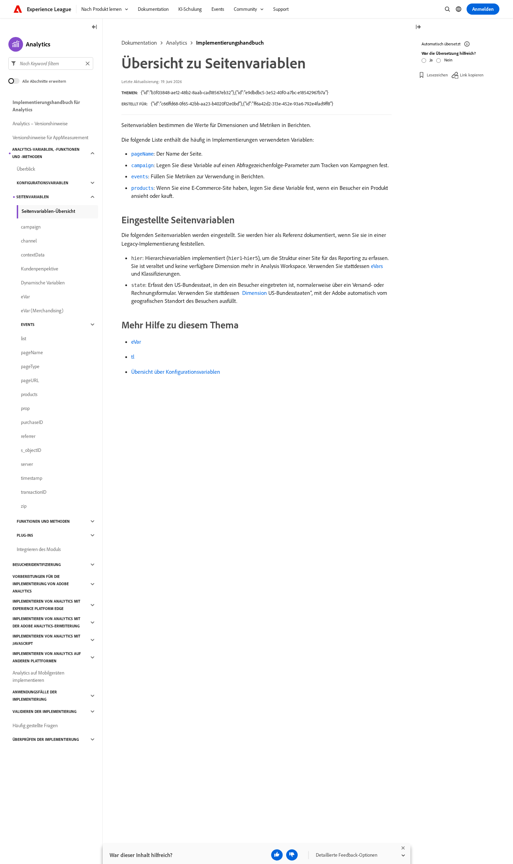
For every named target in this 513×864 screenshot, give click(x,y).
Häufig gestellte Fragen (35, 725)
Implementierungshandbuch (230, 42)
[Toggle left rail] (94, 27)
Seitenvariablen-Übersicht (48, 211)
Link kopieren (471, 74)
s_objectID (31, 450)
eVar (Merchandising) (42, 310)
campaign (30, 227)
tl (132, 356)
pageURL (30, 380)
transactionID (33, 492)
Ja (431, 59)
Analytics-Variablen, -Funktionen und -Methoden (46, 153)
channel (29, 241)
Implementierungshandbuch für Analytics (46, 106)
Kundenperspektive (39, 269)
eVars (377, 265)
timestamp (31, 478)
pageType (30, 366)
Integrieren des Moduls (39, 549)
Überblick (26, 169)
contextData (33, 255)
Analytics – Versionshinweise (40, 123)
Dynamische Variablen (43, 283)
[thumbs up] (277, 855)
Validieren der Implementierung (44, 711)
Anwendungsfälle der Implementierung (35, 696)
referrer (28, 436)
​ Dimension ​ (254, 292)
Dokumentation (139, 42)
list (23, 338)
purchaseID (32, 422)
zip (24, 506)
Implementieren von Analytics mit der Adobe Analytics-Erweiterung (46, 622)
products (29, 394)
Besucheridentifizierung (37, 564)
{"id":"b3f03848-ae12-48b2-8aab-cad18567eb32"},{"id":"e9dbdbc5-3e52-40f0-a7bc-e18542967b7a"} (234, 92)
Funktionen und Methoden (43, 521)
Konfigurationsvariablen (42, 182)
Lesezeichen (437, 74)
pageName (32, 352)
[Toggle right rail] (418, 27)
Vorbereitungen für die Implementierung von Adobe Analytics (41, 584)
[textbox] (50, 63)
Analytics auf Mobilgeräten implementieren (38, 676)
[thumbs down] (292, 855)
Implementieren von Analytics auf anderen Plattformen (47, 657)
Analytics (176, 42)
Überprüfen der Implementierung (46, 739)
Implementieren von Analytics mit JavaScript (46, 640)
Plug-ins (25, 535)
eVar (136, 341)
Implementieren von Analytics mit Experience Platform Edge (46, 605)
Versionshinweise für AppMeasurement (50, 137)
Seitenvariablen (32, 196)
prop (25, 408)
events (28, 324)
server (27, 464)
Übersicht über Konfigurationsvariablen (175, 371)
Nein (448, 59)
